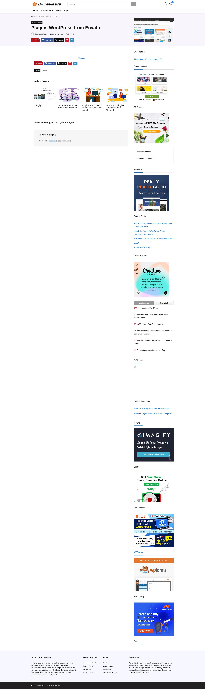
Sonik (136, 408)
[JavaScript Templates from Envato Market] (69, 89)
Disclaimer (87, 669)
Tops (66, 10)
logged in (52, 141)
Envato (44, 70)
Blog (58, 10)
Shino (136, 413)
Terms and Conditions (91, 662)
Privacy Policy (88, 666)
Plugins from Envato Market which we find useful (92, 108)
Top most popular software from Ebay (151, 350)
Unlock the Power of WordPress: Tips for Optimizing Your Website (149, 233)
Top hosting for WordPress (148, 308)
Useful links (107, 669)
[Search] (133, 4)
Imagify (37, 105)
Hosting (106, 662)
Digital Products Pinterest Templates (157, 413)
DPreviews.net (36, 663)
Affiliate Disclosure (110, 672)
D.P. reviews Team (41, 34)
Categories (46, 10)
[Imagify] (45, 89)
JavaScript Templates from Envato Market (68, 107)
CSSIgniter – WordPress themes (150, 324)
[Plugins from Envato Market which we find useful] (93, 89)
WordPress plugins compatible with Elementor (115, 108)
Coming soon (108, 666)
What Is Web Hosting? (143, 247)
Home (35, 10)
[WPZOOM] (151, 176)
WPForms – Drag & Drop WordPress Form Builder (153, 238)
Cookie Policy (88, 672)
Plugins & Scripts (37, 22)
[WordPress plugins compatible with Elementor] (117, 89)
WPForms (138, 552)
